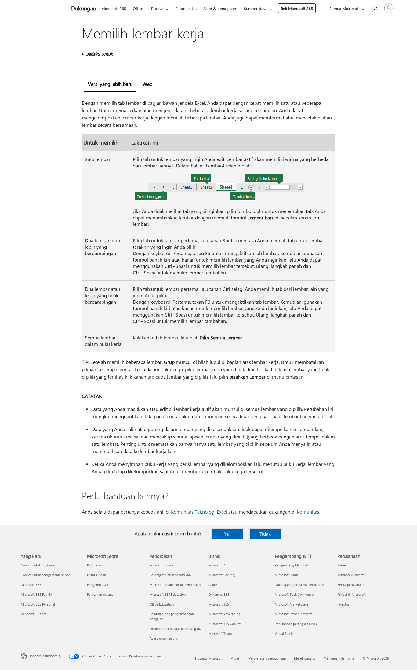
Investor (343, 604)
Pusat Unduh (96, 575)
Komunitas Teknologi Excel (199, 511)
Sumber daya (255, 8)
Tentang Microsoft (350, 575)
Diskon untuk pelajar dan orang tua (176, 628)
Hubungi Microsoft (209, 658)
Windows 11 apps (34, 614)
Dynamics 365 (219, 594)
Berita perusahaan (350, 584)
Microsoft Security (222, 575)
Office (138, 8)
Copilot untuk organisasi (39, 565)
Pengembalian (97, 584)
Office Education (162, 604)
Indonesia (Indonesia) (45, 656)
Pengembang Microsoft (292, 565)
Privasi (236, 658)
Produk (157, 8)
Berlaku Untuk (99, 54)
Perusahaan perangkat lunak (296, 623)
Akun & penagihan (219, 8)
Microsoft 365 (113, 8)
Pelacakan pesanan (101, 594)
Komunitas (308, 511)
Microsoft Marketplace (291, 604)
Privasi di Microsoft (351, 594)
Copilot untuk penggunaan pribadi (46, 575)
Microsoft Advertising (224, 614)
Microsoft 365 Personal (38, 604)
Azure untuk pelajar (164, 638)
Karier (341, 565)
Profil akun (95, 565)
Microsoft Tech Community (294, 594)
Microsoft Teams (221, 633)
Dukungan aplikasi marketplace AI (300, 584)
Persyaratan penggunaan (267, 658)
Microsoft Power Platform (293, 614)
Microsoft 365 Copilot (225, 623)
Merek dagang (304, 658)
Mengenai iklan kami (339, 658)
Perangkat (184, 8)
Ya (227, 533)
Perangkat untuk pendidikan (170, 575)
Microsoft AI (218, 565)
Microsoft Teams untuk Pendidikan (175, 584)
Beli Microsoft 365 (297, 8)
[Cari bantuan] (374, 8)
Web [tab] (147, 84)
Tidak (265, 533)
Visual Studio (284, 633)
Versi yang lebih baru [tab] (110, 84)
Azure (213, 584)
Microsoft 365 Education (168, 594)
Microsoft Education (164, 565)
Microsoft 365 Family (36, 594)
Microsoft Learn (286, 575)
